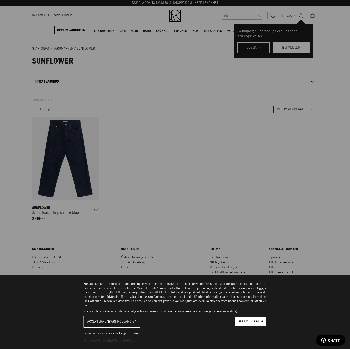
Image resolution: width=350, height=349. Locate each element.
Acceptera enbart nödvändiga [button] (111, 321)
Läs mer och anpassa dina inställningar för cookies (112, 333)
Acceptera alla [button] (250, 321)
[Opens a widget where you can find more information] (330, 341)
